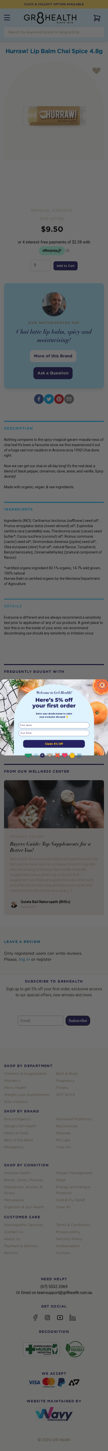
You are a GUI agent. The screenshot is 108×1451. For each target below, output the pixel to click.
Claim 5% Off (54, 744)
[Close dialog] (101, 685)
